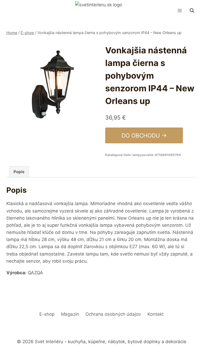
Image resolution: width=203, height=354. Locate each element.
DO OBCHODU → (144, 135)
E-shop (46, 314)
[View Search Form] (192, 10)
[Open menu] (179, 10)
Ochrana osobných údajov (113, 314)
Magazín (70, 314)
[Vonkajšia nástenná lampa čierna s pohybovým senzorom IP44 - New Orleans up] (52, 85)
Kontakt (155, 314)
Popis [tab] (19, 171)
